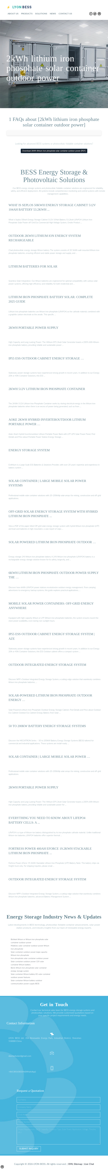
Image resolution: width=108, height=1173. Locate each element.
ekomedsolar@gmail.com (20, 1056)
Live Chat (89, 1164)
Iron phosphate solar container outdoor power (29, 958)
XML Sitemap (75, 1164)
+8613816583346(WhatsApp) (22, 1072)
